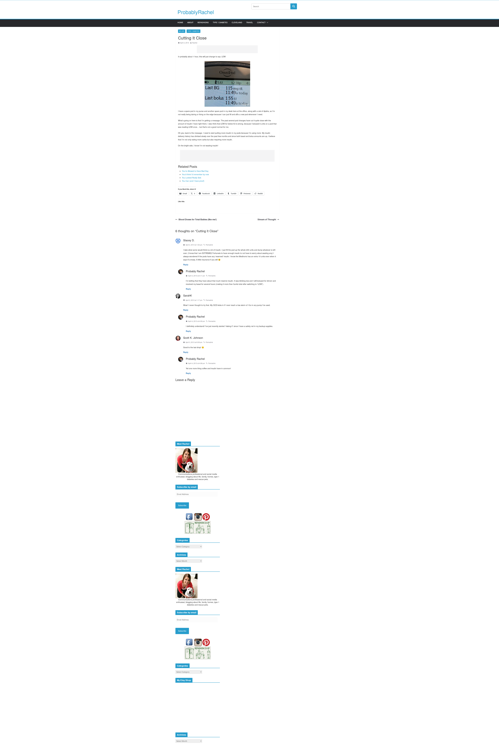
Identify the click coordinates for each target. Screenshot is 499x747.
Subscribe (182, 505)
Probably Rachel (195, 271)
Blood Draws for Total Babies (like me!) (198, 219)
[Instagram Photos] (198, 516)
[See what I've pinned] (206, 516)
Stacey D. (189, 240)
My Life (181, 31)
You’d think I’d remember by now (195, 174)
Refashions (203, 22)
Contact (261, 22)
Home (180, 22)
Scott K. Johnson (193, 338)
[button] (266, 22)
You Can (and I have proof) (193, 181)
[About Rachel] (186, 460)
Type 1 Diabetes (220, 22)
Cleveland (237, 22)
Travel (249, 22)
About (190, 22)
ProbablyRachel (196, 11)
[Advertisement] (227, 49)
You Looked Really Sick (191, 177)
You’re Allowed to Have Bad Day (195, 171)
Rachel (194, 43)
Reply (185, 264)
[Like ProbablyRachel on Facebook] (189, 516)
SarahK (187, 295)
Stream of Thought (267, 219)
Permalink (209, 245)
